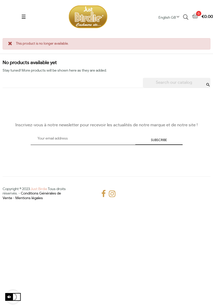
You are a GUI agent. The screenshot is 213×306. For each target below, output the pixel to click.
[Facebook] (102, 194)
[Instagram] (110, 194)
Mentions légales (29, 198)
